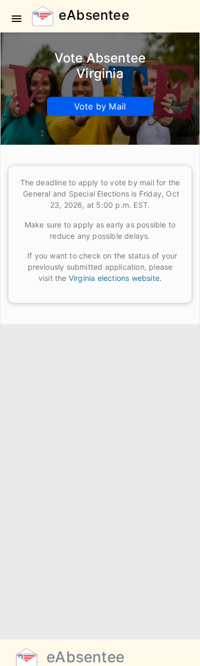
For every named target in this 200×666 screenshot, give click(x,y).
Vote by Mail (100, 106)
